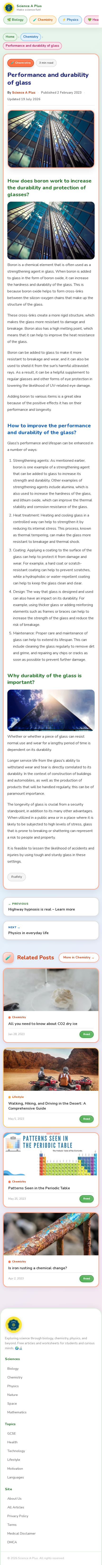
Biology (13, 1368)
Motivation (15, 1468)
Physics (13, 1386)
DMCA (12, 1542)
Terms (12, 1525)
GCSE (11, 1433)
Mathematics (17, 1412)
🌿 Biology (15, 20)
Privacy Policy (17, 1516)
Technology (16, 1451)
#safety (16, 877)
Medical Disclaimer (21, 1533)
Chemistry (30, 37)
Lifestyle (13, 1459)
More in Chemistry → (78, 957)
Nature (12, 1395)
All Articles (15, 1507)
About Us (14, 1498)
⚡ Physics (70, 20)
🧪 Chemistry (43, 20)
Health (12, 1442)
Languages (15, 1477)
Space (12, 1403)
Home (10, 37)
